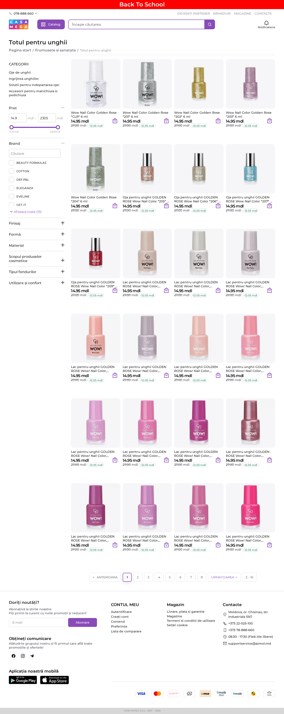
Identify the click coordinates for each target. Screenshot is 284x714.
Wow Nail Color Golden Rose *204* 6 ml (94, 199)
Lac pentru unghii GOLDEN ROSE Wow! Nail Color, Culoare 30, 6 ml (196, 538)
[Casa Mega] (18, 24)
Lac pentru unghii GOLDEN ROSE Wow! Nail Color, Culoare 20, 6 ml (92, 454)
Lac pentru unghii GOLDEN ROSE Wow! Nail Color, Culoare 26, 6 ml (247, 454)
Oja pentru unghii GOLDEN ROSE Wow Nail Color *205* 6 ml (146, 199)
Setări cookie (177, 625)
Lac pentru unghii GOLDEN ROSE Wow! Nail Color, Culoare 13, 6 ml (144, 369)
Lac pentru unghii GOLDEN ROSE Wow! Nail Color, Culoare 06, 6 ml (196, 284)
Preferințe (119, 626)
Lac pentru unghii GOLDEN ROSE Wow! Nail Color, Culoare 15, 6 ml (196, 369)
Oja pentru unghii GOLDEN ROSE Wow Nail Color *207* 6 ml (249, 199)
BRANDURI (222, 14)
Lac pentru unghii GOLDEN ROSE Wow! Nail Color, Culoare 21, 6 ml (144, 454)
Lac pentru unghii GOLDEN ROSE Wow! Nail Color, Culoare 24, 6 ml (196, 454)
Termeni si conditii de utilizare (191, 621)
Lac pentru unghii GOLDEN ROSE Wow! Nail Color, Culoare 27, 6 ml (92, 538)
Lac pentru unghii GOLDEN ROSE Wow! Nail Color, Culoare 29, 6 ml (144, 538)
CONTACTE (263, 14)
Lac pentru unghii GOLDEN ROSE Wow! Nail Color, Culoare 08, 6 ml (92, 369)
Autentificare (121, 612)
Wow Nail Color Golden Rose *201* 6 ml (145, 114)
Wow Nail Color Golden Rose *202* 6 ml (197, 114)
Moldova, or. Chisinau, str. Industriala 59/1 (248, 614)
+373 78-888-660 (241, 630)
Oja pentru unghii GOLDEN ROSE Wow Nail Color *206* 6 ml (197, 199)
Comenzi (118, 622)
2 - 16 (249, 577)
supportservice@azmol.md (249, 644)
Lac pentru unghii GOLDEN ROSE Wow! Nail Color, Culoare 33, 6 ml (247, 538)
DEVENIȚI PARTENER (193, 14)
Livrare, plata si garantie (186, 612)
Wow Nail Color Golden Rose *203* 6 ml (249, 114)
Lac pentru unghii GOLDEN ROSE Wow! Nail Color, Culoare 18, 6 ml (247, 369)
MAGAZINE (242, 14)
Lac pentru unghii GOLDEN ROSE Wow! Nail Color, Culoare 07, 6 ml (247, 284)
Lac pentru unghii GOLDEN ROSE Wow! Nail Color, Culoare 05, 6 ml (144, 284)
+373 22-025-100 (240, 623)
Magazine (174, 616)
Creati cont (120, 617)
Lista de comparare (126, 631)
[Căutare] (209, 24)
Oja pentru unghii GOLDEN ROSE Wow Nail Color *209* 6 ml (94, 284)
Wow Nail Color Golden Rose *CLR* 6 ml (94, 114)
